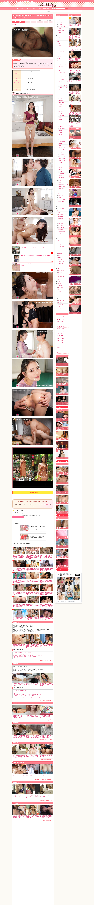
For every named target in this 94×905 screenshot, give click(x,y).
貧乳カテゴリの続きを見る (46, 700)
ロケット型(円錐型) (62, 26)
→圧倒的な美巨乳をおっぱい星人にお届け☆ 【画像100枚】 (25, 654)
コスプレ (59, 204)
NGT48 (60, 119)
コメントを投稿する (18, 516)
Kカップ (60, 340)
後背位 (59, 257)
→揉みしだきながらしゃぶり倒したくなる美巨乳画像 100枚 (25, 656)
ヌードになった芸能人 (62, 64)
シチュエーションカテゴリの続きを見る (43, 779)
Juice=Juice (61, 115)
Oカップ (60, 347)
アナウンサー (61, 195)
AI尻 (59, 306)
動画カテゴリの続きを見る (46, 739)
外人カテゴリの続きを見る (46, 820)
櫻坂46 (60, 171)
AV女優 (58, 212)
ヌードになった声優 (63, 79)
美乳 (58, 39)
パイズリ (59, 206)
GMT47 (60, 106)
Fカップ (60, 328)
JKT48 (60, 113)
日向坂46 (61, 169)
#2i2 (60, 96)
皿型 (59, 37)
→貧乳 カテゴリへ (62, 515)
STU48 (60, 139)
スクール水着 (61, 270)
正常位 (59, 251)
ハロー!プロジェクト (63, 156)
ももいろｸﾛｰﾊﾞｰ (62, 160)
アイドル (60, 92)
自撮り (58, 279)
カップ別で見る (28, 8)
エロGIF (59, 43)
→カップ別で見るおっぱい (18, 657)
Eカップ (60, 326)
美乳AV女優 (60, 221)
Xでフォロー (78, 574)
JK (57, 238)
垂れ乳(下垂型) (61, 30)
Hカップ (60, 333)
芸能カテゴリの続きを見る (46, 720)
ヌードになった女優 (63, 66)
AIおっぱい (60, 293)
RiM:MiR (61, 126)
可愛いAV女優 (61, 227)
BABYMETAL (61, 102)
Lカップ (60, 342)
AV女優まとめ (61, 233)
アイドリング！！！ (63, 147)
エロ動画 (59, 45)
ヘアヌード (61, 56)
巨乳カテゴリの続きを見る (46, 660)
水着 (58, 268)
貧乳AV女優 (60, 225)
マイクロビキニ (61, 276)
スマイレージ (62, 152)
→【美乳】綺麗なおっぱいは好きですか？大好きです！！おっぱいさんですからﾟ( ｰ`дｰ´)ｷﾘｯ (31, 655)
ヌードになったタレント (63, 76)
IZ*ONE (61, 111)
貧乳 (58, 35)
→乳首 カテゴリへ (62, 569)
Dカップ (60, 323)
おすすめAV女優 (61, 231)
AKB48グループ (62, 100)
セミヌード (61, 51)
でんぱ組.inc (61, 154)
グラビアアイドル (62, 180)
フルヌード (61, 54)
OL (58, 242)
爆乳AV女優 (60, 216)
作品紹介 (59, 283)
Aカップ (60, 316)
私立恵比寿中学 (62, 177)
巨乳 (58, 18)
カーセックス (61, 246)
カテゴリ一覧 (20, 8)
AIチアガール (61, 300)
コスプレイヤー (61, 201)
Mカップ (60, 345)
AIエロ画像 (59, 285)
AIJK (59, 289)
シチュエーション (61, 208)
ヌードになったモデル (63, 87)
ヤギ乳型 (60, 24)
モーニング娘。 (62, 158)
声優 (59, 193)
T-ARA (60, 143)
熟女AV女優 (60, 229)
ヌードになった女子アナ (63, 82)
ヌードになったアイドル (63, 69)
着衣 (59, 58)
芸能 (40, 8)
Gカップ (60, 331)
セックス (59, 244)
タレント (60, 190)
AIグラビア (60, 296)
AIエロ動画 (60, 287)
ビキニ (59, 274)
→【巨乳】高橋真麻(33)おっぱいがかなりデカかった (24, 652)
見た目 (58, 48)
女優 (59, 89)
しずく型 (60, 22)
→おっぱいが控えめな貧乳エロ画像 (20, 690)
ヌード (59, 49)
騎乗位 (59, 266)
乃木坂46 (61, 162)
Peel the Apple (62, 124)
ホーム (14, 8)
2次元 (58, 281)
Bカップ (60, 319)
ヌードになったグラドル (63, 73)
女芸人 (59, 197)
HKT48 (60, 109)
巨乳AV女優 (60, 214)
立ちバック (61, 261)
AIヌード (60, 302)
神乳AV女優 (60, 223)
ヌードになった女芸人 (63, 85)
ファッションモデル (62, 199)
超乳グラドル (62, 188)
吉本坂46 (61, 167)
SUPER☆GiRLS (62, 141)
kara (60, 117)
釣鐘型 (59, 32)
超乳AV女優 (60, 218)
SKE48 (60, 132)
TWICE (60, 145)
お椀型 (59, 20)
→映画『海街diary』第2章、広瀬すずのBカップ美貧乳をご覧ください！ (27, 694)
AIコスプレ (60, 298)
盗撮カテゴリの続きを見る (46, 800)
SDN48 (60, 130)
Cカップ (60, 321)
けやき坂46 (61, 173)
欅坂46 (60, 175)
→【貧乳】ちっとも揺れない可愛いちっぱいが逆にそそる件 (25, 695)
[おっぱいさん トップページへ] (47, 4)
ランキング (35, 8)
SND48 (60, 134)
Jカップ (60, 338)
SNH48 (60, 137)
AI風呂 (59, 311)
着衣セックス (61, 248)
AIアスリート (61, 291)
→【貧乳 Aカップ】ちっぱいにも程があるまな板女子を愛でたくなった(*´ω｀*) (29, 697)
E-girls (60, 104)
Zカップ (60, 349)
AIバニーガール (61, 304)
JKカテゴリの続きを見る (46, 759)
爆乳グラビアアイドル (63, 184)
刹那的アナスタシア (63, 165)
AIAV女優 (60, 236)
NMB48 (60, 121)
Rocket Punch (62, 128)
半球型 (59, 28)
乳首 (58, 60)
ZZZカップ (60, 352)
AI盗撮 (59, 308)
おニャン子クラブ (62, 149)
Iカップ (60, 335)
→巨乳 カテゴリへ (62, 407)
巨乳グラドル (62, 182)
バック (60, 259)
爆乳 (58, 41)
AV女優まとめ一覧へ (47, 8)
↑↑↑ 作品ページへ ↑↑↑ (33, 492)
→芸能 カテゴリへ (62, 461)
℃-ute (60, 98)
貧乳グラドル (62, 186)
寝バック (61, 263)
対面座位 (60, 253)
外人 (58, 210)
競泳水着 (60, 272)
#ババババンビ (62, 94)
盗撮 (58, 240)
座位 (59, 255)
